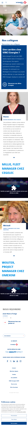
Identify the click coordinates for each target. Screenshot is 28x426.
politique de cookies (21, 411)
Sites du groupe (14, 387)
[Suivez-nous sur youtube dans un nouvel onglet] (17, 361)
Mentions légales (14, 371)
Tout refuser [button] (14, 419)
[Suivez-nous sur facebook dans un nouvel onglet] (7, 361)
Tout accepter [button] (14, 423)
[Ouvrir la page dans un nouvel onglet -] (14, 345)
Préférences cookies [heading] (8, 402)
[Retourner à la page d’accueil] (17, 2)
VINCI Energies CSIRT (14, 381)
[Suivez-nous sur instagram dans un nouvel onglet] (20, 361)
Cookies (14, 374)
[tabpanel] (14, 124)
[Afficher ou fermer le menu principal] (2, 2)
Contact (14, 368)
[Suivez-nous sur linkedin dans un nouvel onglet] (14, 361)
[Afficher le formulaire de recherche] (6, 2)
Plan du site (14, 384)
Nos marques (7, 335)
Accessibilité (14, 377)
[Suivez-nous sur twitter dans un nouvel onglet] (10, 361)
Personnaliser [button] (14, 415)
